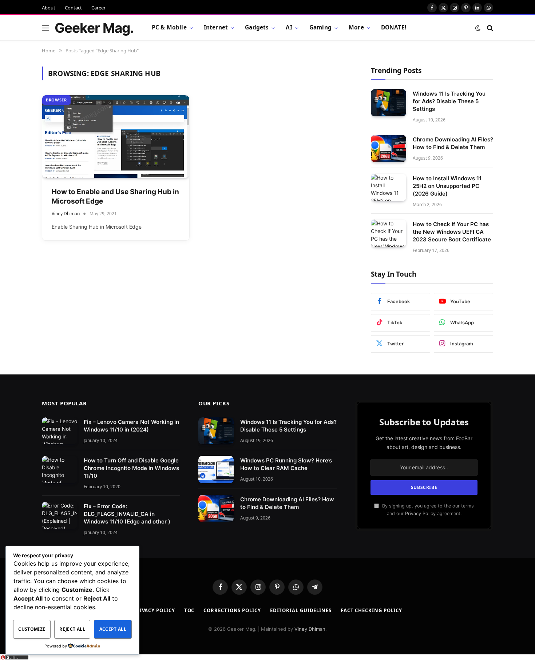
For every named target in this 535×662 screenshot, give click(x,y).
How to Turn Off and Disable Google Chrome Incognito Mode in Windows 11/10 (131, 468)
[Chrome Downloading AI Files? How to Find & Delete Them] (388, 148)
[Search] (489, 28)
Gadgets (257, 27)
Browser (56, 100)
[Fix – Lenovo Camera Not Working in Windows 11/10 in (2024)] (59, 431)
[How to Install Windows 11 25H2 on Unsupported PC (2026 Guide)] (388, 187)
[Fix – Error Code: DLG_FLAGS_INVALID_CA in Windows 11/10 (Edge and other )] (59, 515)
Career (98, 7)
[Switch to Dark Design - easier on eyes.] (477, 28)
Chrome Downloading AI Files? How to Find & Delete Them (453, 143)
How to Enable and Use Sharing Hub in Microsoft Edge (115, 197)
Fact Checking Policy (371, 610)
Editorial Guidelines (301, 610)
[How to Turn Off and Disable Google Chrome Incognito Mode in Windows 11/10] (59, 469)
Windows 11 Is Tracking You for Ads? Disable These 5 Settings (449, 101)
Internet (216, 27)
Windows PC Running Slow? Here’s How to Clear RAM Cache (286, 464)
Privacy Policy (420, 513)
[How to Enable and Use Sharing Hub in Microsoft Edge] (115, 136)
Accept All (113, 629)
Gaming (320, 27)
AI (289, 27)
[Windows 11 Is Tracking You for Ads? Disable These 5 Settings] (388, 102)
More (356, 27)
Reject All (72, 629)
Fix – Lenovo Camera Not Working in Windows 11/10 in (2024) (131, 425)
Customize (31, 629)
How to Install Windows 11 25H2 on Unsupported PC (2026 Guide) (447, 186)
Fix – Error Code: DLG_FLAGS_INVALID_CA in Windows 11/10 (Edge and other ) (127, 514)
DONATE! (393, 27)
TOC (189, 610)
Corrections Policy (232, 610)
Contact (73, 7)
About (48, 7)
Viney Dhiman (66, 213)
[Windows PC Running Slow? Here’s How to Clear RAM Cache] (216, 469)
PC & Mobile (169, 27)
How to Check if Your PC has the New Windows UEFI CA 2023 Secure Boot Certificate (452, 232)
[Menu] (45, 28)
